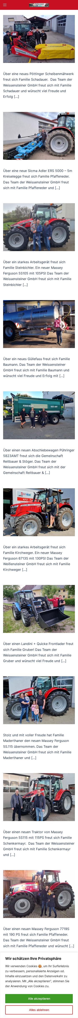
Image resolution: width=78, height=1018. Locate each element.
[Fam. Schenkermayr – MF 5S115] (39, 797)
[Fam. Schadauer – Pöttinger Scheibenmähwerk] (39, 39)
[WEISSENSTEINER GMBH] (39, 5)
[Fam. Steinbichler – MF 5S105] (39, 227)
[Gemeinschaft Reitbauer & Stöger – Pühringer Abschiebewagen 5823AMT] (39, 415)
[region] (39, 985)
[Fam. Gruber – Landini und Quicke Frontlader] (39, 609)
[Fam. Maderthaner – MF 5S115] (39, 700)
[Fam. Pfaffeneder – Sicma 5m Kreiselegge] (39, 135)
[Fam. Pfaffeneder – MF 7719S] (39, 894)
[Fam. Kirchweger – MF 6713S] (39, 512)
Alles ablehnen (39, 1010)
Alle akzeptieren (39, 998)
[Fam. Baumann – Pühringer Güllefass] (39, 324)
